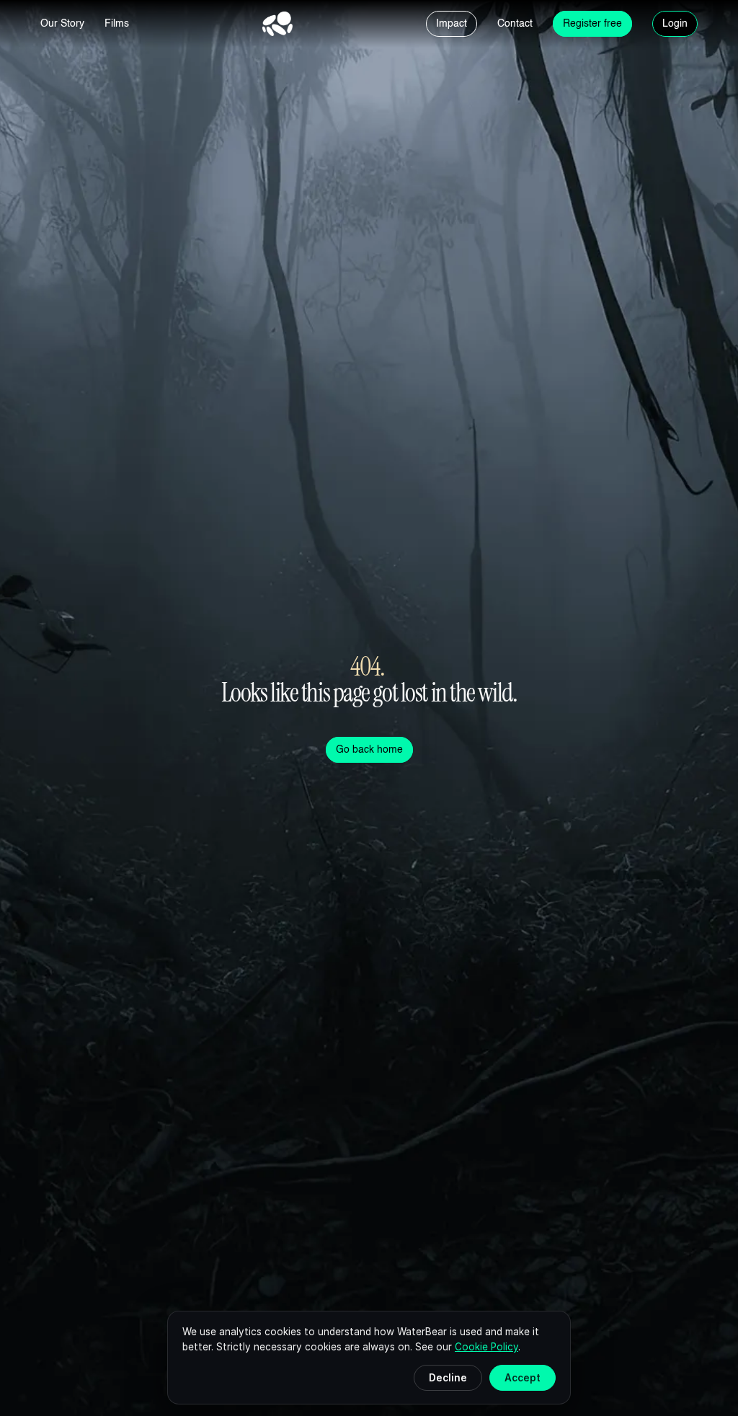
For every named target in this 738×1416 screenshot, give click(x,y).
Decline (448, 1378)
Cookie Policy (486, 1347)
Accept (522, 1378)
